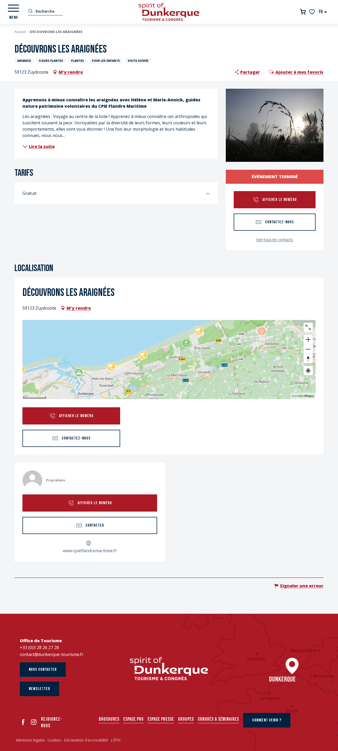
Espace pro (133, 719)
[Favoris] (312, 12)
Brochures (109, 719)
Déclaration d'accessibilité (86, 740)
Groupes (186, 719)
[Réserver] (303, 11)
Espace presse (161, 719)
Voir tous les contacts (274, 239)
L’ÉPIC (116, 740)
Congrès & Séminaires (218, 719)
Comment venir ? (266, 720)
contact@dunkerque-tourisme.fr (51, 654)
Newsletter (39, 688)
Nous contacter (43, 669)
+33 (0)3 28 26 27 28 (39, 647)
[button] (323, 12)
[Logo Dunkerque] (169, 668)
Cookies (54, 740)
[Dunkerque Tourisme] (169, 12)
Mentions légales (30, 740)
